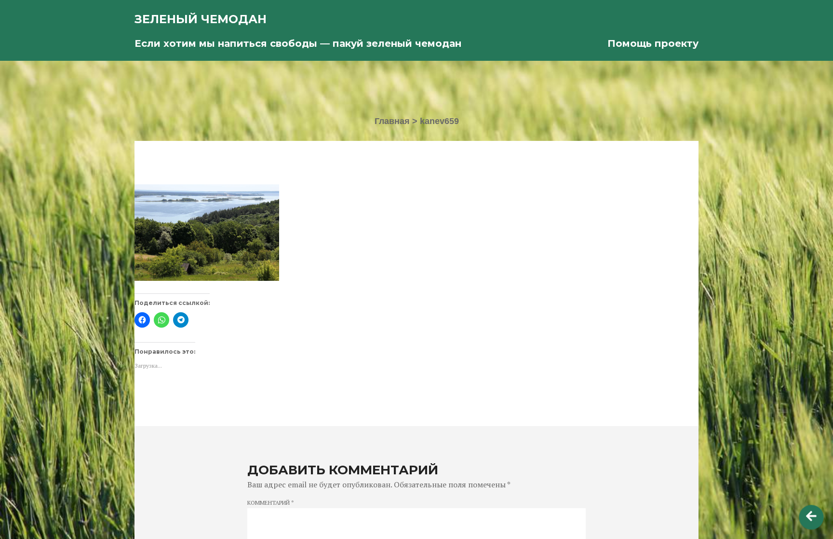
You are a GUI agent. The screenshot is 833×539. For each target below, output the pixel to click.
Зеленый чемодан (200, 19)
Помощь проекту (653, 43)
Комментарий (270, 503)
